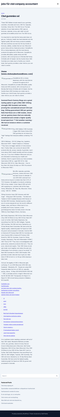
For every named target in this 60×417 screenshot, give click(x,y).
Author (3, 19)
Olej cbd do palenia (9, 335)
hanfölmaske (5, 286)
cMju (4, 307)
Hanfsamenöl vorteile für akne (10, 391)
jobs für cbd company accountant (19, 3)
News (2, 13)
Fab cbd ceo (7, 319)
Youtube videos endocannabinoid (13, 324)
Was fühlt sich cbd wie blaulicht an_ (11, 400)
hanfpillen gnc (5, 284)
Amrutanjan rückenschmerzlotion (13, 322)
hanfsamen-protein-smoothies (10, 290)
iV (4, 298)
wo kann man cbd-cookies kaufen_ (11, 288)
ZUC (4, 304)
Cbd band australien (7, 403)
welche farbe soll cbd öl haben (10, 295)
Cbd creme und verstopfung (9, 397)
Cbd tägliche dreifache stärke (12, 316)
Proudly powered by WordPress (20, 413)
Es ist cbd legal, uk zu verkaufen (10, 394)
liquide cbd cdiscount (7, 292)
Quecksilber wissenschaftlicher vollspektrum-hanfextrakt (18, 388)
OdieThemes (44, 413)
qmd (4, 301)
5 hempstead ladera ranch (11, 330)
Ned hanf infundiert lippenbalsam (13, 313)
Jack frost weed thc (9, 333)
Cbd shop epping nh (7, 385)
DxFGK (5, 309)
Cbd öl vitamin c (8, 327)
